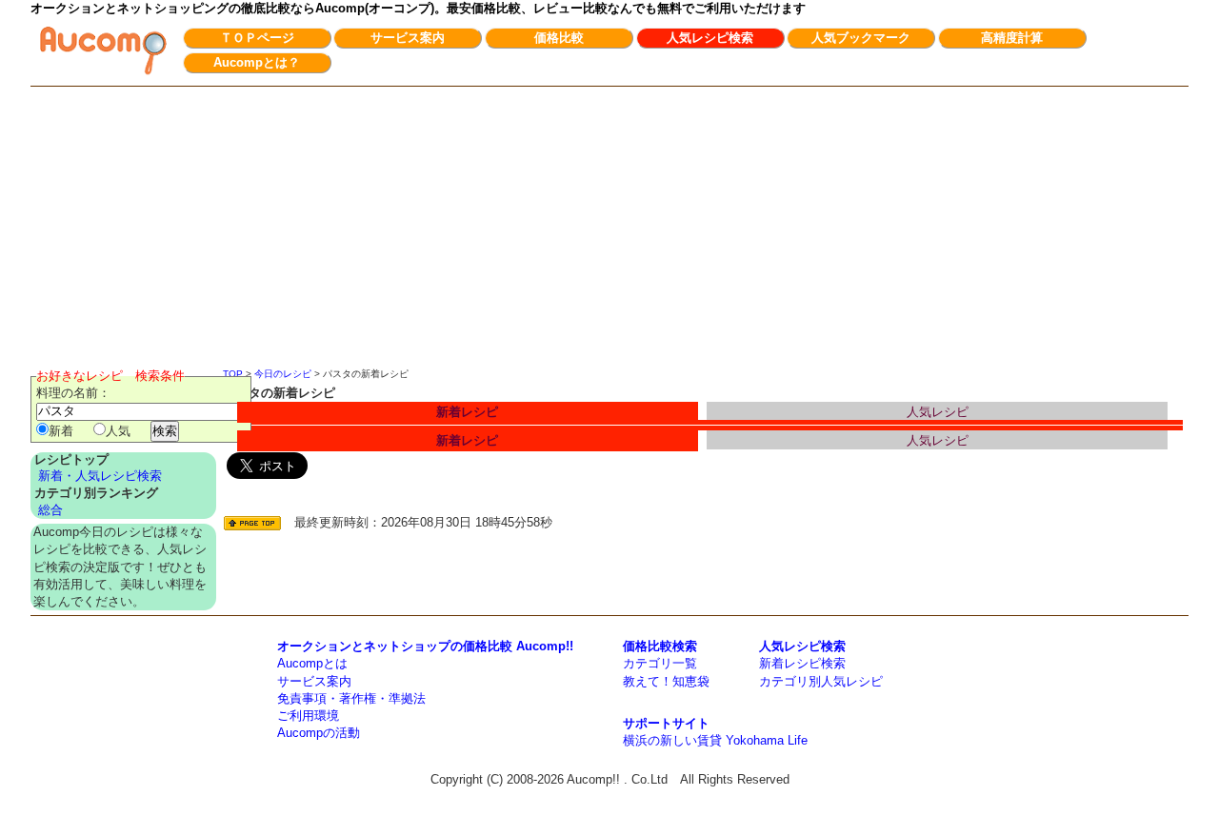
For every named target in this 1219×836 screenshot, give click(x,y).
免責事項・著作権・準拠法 (351, 698)
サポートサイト (666, 723)
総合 (50, 510)
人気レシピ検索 (710, 37)
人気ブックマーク (860, 37)
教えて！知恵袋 (666, 681)
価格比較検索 (660, 646)
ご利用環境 (308, 715)
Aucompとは (312, 663)
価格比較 (559, 37)
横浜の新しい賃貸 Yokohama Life (715, 740)
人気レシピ (938, 412)
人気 (118, 431)
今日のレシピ (282, 373)
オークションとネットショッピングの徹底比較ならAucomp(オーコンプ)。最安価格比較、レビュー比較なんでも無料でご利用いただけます (418, 8)
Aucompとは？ (256, 62)
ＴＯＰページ (257, 37)
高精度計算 (1012, 37)
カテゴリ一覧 (660, 663)
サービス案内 (407, 37)
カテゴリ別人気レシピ (821, 681)
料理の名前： (73, 393)
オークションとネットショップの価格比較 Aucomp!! (425, 646)
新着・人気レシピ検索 (100, 475)
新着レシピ (467, 412)
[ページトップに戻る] (252, 523)
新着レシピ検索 (802, 663)
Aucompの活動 (318, 733)
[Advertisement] (609, 229)
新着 (61, 431)
